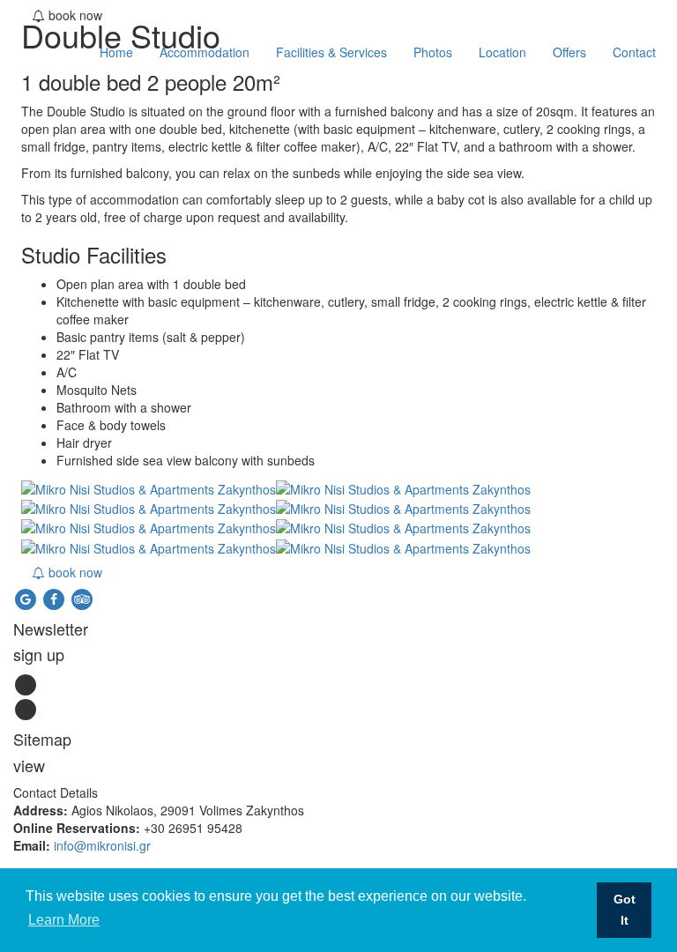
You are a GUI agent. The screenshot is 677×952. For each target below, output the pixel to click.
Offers (569, 52)
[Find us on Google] (27, 597)
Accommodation (204, 52)
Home (116, 52)
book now (73, 572)
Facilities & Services (331, 52)
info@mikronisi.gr (102, 845)
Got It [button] (625, 909)
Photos (432, 52)
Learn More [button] (64, 919)
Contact (634, 52)
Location (502, 52)
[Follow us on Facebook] (55, 597)
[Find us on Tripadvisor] (82, 597)
